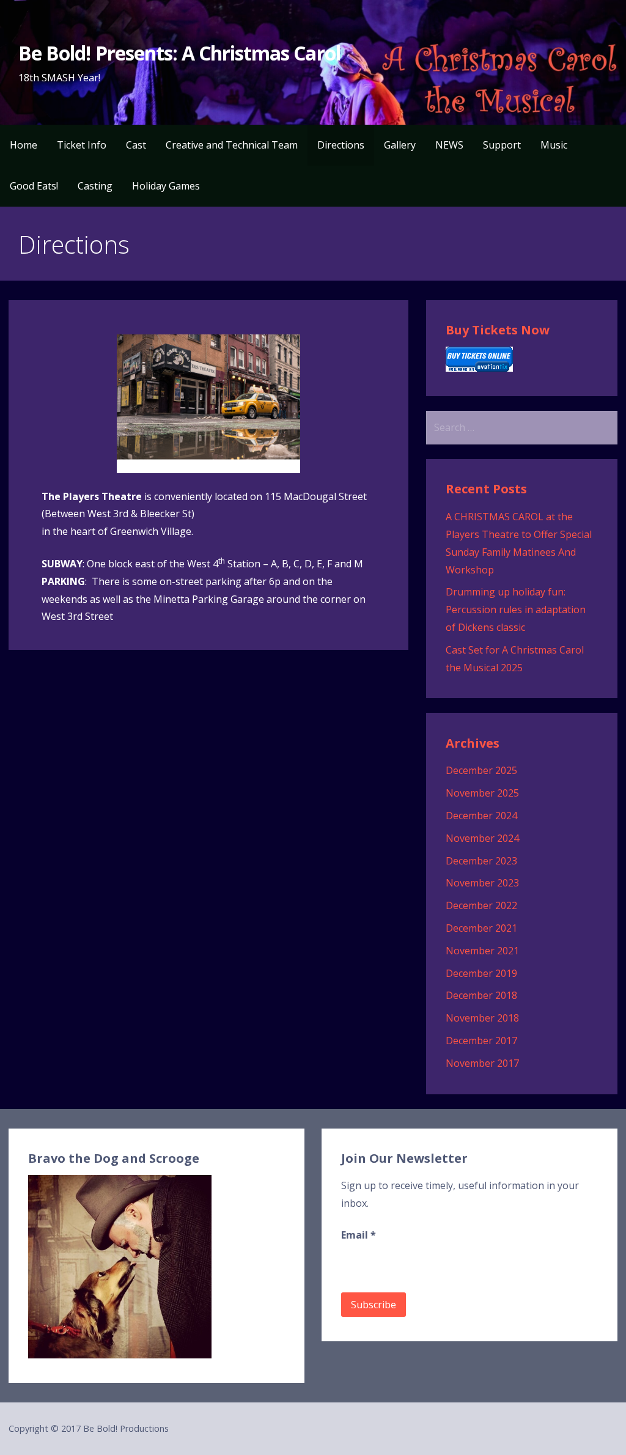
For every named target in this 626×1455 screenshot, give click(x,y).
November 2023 (482, 883)
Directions (340, 145)
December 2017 (481, 1040)
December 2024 (481, 815)
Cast (136, 145)
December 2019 (481, 973)
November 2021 (482, 950)
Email (358, 1235)
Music (553, 145)
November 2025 (482, 793)
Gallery (400, 145)
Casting (95, 186)
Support (502, 145)
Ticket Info (81, 145)
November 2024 (482, 838)
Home (23, 145)
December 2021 (481, 928)
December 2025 (481, 770)
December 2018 (481, 995)
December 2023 (481, 860)
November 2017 (482, 1063)
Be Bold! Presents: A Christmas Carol (179, 53)
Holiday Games (166, 186)
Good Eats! (34, 186)
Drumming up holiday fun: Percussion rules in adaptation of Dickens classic (516, 609)
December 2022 (481, 905)
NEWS (449, 145)
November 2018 (482, 1018)
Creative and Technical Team (232, 145)
